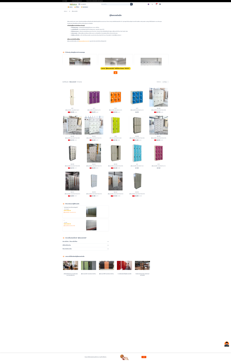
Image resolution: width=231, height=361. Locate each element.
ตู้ (69, 11)
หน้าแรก (65, 11)
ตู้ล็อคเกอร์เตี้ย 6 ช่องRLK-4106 (69, 225)
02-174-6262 (65, 1)
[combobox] (115, 4)
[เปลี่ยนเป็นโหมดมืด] (152, 4)
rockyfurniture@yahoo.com (77, 1)
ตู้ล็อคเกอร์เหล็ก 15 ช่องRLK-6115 (70, 212)
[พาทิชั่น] (131, 4)
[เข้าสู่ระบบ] (160, 4)
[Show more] (115, 72)
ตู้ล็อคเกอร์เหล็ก (75, 11)
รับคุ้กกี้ (144, 357)
